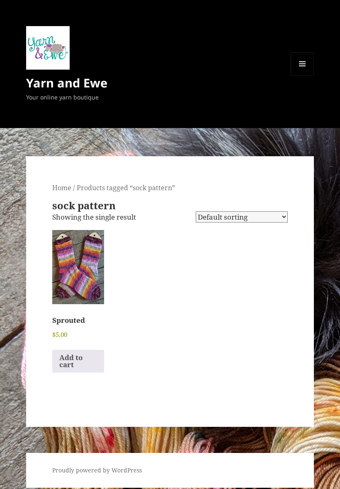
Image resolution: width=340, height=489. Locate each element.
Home (61, 187)
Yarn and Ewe (66, 83)
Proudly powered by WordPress (97, 470)
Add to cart (71, 361)
